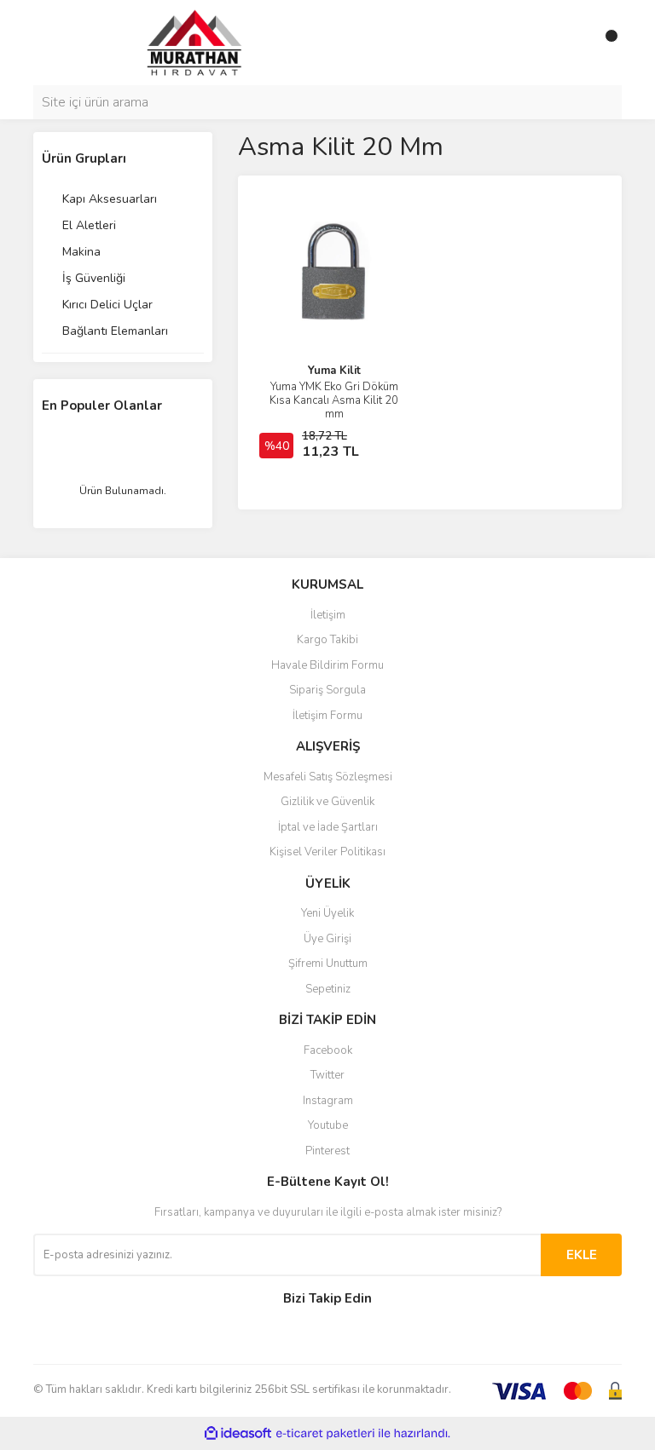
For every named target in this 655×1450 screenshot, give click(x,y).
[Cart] (605, 43)
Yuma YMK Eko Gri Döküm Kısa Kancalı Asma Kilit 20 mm (334, 400)
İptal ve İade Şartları (328, 827)
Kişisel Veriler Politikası (327, 852)
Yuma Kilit (334, 370)
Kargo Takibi (327, 639)
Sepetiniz (328, 989)
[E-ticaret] (325, 1433)
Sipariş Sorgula (327, 690)
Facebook (328, 1050)
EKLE (581, 1254)
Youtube (328, 1125)
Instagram (328, 1100)
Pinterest (327, 1151)
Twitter (327, 1075)
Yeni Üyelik (327, 913)
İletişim (327, 615)
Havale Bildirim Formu (327, 665)
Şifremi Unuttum (328, 963)
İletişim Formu (327, 715)
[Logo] (178, 42)
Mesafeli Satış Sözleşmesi (328, 777)
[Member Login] (570, 42)
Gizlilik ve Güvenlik (327, 801)
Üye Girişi (327, 939)
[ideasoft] (238, 1433)
